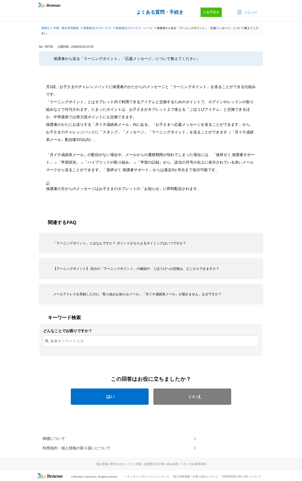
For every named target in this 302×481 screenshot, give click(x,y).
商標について (53, 439)
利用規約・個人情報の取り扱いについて (76, 448)
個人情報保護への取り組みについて (195, 476)
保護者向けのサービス (97, 28)
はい (110, 396)
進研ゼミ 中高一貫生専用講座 (60, 28)
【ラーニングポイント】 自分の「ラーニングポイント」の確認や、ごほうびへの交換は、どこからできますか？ (136, 268)
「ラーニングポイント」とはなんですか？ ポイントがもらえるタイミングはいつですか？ (119, 243)
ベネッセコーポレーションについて (146, 476)
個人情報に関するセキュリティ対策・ (151, 464)
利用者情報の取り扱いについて (241, 476)
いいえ (195, 396)
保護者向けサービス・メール (134, 28)
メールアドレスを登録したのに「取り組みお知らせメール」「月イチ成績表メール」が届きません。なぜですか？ (137, 294)
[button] (246, 12)
